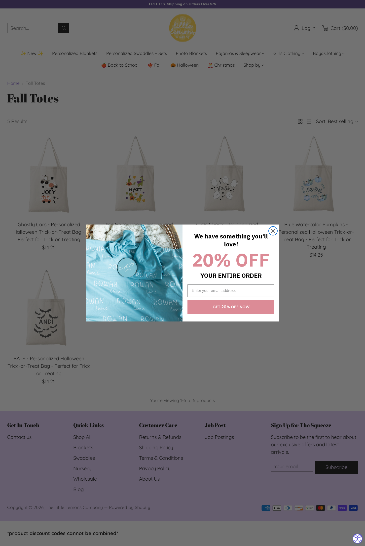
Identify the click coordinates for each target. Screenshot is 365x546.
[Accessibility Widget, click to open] (358, 539)
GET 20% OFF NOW (231, 307)
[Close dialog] (273, 231)
